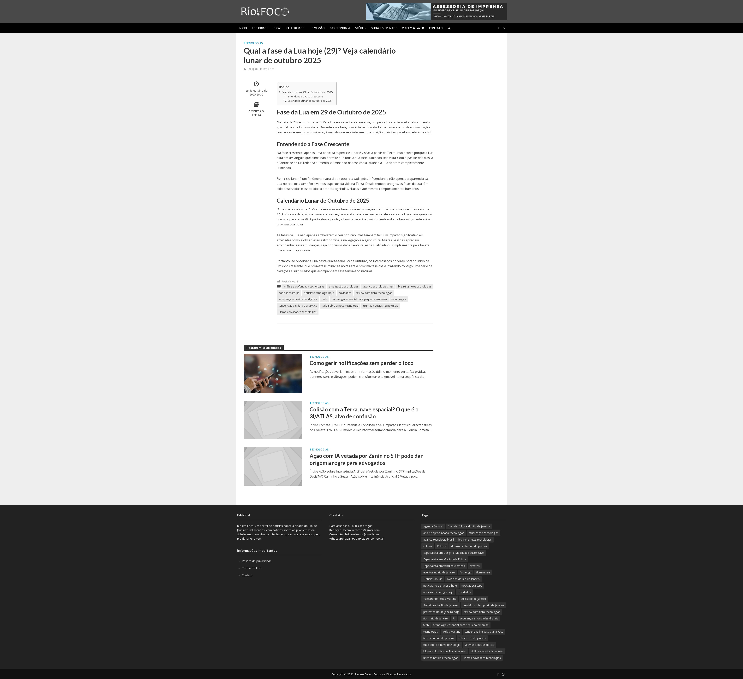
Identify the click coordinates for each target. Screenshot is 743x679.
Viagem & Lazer (413, 28)
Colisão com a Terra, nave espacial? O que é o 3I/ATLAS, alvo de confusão (364, 413)
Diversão (318, 28)
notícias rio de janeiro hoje (440, 585)
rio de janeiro (439, 618)
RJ (454, 618)
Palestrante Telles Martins (439, 599)
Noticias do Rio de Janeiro (463, 579)
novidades (345, 293)
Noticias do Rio (433, 579)
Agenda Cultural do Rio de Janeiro (469, 526)
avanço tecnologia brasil (378, 286)
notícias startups (289, 293)
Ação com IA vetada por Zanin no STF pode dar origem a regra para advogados (366, 459)
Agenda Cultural (433, 526)
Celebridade (295, 28)
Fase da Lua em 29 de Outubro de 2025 (307, 92)
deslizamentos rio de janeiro (469, 546)
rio (425, 618)
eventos (475, 566)
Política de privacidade (257, 561)
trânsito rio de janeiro (472, 638)
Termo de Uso (251, 568)
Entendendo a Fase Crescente (305, 96)
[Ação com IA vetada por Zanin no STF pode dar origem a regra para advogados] (273, 466)
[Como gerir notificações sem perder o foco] (273, 373)
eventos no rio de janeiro (439, 572)
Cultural (442, 546)
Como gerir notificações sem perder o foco (361, 363)
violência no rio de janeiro (487, 651)
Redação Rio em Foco (261, 69)
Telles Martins (451, 631)
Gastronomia (340, 28)
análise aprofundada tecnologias (303, 286)
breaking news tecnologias (414, 286)
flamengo (466, 572)
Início (243, 28)
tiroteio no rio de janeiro (438, 638)
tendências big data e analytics (298, 305)
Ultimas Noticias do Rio (479, 645)
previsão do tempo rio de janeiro (483, 605)
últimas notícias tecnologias (380, 305)
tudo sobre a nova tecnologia (340, 305)
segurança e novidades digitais (298, 299)
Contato (436, 28)
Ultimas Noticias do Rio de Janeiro (444, 651)
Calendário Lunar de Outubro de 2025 (310, 100)
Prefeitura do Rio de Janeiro (440, 605)
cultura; (427, 546)
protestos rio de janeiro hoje (441, 612)
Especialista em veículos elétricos (444, 566)
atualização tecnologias (344, 286)
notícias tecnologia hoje (319, 293)
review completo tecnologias (374, 293)
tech (324, 299)
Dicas (277, 28)
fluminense (483, 572)
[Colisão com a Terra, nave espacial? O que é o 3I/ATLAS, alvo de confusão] (273, 419)
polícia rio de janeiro (473, 599)
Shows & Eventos (384, 28)
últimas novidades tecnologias (298, 312)
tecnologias (398, 299)
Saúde (359, 28)
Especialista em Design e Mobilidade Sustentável (453, 552)
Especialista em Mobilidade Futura (444, 559)
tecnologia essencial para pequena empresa (359, 299)
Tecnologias (253, 43)
